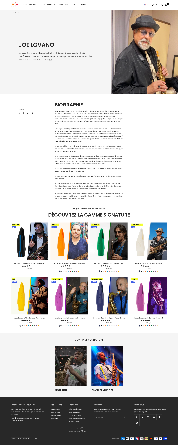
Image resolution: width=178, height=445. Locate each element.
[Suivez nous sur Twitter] (142, 417)
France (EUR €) (15, 438)
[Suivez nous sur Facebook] (136, 417)
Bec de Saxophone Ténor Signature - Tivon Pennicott (29, 318)
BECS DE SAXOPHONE (30, 5)
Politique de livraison (75, 409)
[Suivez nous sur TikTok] (159, 417)
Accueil (12, 13)
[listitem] (19, 113)
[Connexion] (162, 5)
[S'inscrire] (124, 417)
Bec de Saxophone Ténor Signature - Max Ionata (108, 263)
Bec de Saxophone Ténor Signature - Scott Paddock (69, 263)
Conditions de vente (75, 415)
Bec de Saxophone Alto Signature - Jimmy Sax (149, 263)
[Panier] (166, 5)
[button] (26, 266)
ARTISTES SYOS (63, 5)
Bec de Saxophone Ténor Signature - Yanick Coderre (109, 318)
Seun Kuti (61, 390)
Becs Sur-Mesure (56, 415)
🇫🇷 (145, 5)
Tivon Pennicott (102, 390)
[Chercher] (157, 5)
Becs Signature (55, 412)
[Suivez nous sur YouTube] (153, 417)
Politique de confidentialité (77, 418)
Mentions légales (74, 422)
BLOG (73, 5)
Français (25, 438)
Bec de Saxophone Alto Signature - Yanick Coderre (69, 318)
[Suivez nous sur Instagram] (148, 417)
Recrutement (72, 425)
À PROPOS (82, 5)
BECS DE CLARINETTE (48, 5)
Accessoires (54, 418)
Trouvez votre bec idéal (76, 428)
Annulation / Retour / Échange (78, 431)
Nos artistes (17, 13)
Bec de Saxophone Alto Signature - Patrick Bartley (29, 263)
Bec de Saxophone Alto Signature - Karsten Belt (148, 318)
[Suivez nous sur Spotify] (136, 423)
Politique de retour (74, 412)
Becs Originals (55, 409)
